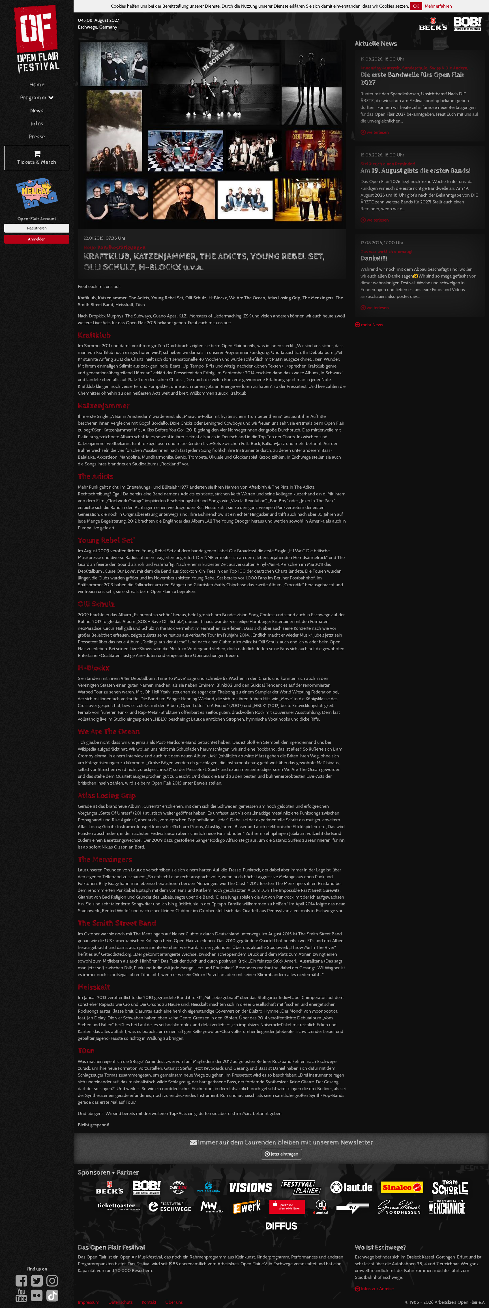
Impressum (88, 1302)
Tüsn (86, 1050)
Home (36, 84)
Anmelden (37, 239)
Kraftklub (94, 335)
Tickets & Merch (36, 162)
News (37, 111)
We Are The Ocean (109, 731)
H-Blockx (94, 668)
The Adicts (95, 476)
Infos (37, 124)
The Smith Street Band (117, 923)
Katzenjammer (104, 405)
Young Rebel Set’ (106, 540)
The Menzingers (105, 859)
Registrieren (37, 228)
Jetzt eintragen (284, 1154)
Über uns (174, 1302)
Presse (37, 137)
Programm (34, 97)
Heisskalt (94, 987)
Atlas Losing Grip (107, 795)
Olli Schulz (96, 604)
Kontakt (149, 1302)
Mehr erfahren (438, 6)
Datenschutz (120, 1302)
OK (416, 6)
